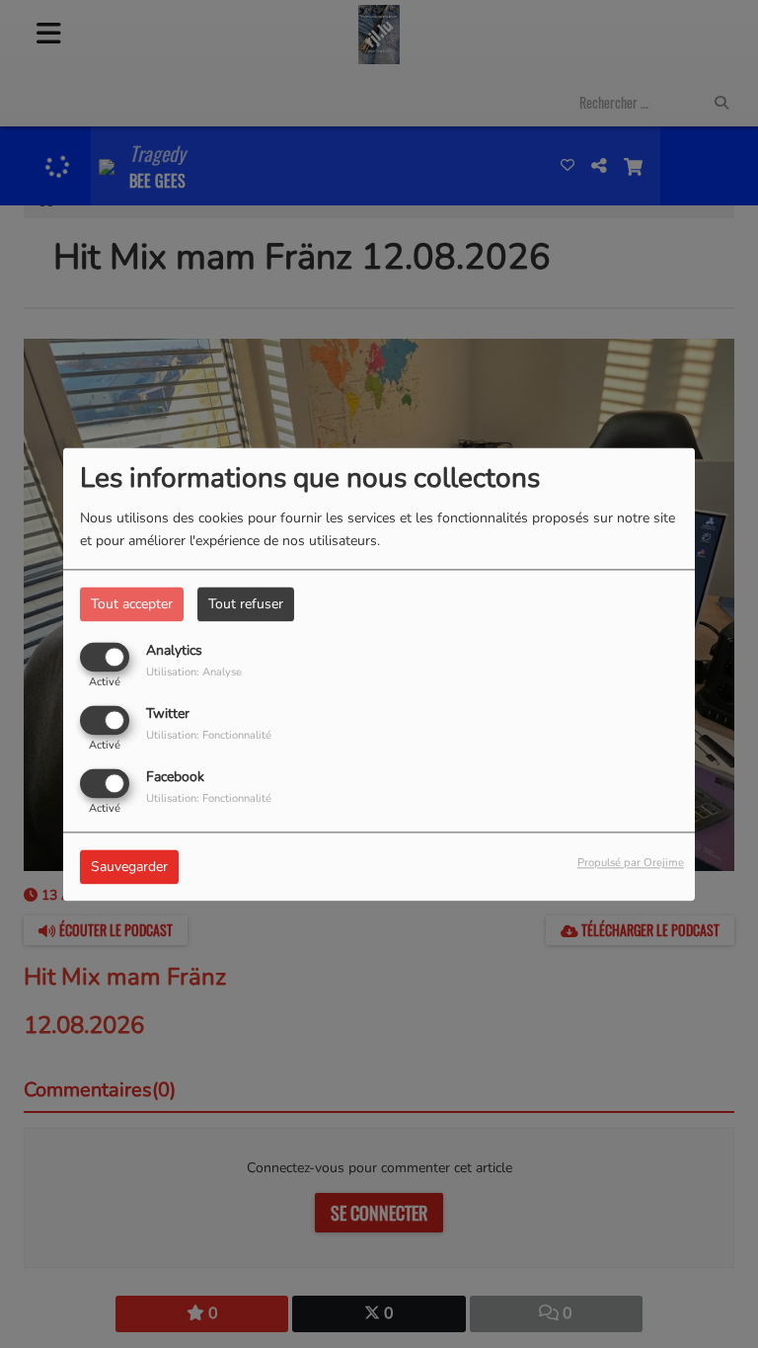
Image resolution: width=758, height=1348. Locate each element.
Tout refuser (245, 604)
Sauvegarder (129, 866)
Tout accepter (132, 604)
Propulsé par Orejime (630, 862)
